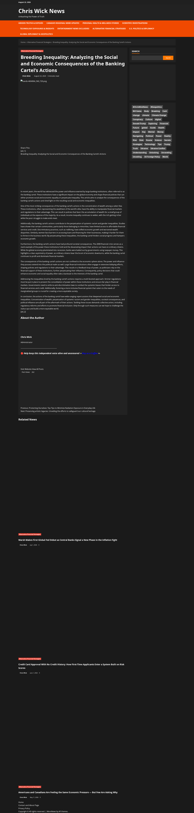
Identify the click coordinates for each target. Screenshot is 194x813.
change (136, 115)
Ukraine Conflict (158, 148)
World (165, 156)
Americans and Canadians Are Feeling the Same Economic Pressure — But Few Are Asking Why (68, 792)
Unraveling (166, 152)
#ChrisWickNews (140, 107)
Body (146, 111)
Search (136, 51)
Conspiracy (138, 119)
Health (161, 127)
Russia (149, 140)
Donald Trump (139, 123)
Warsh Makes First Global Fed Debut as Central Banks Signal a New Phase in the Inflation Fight (67, 540)
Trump (167, 144)
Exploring (153, 123)
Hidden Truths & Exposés (30, 23)
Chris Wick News (41, 11)
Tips (159, 144)
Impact (136, 132)
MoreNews (51, 811)
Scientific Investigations (135, 23)
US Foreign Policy (152, 156)
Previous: (58, 408)
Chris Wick (26, 76)
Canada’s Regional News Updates (62, 23)
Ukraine (144, 148)
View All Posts (38, 369)
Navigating (138, 136)
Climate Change (159, 115)
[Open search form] (175, 28)
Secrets (167, 140)
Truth (135, 148)
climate (145, 115)
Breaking (156, 111)
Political (149, 136)
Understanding (140, 152)
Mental (151, 132)
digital (158, 119)
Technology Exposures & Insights (37, 28)
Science (158, 140)
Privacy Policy (24, 808)
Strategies (137, 144)
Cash (165, 111)
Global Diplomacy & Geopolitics (36, 34)
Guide (152, 127)
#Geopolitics (156, 107)
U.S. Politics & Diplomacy (141, 28)
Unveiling (137, 156)
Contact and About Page (28, 805)
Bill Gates (137, 111)
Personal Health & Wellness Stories (101, 23)
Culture (149, 119)
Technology (150, 144)
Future (136, 127)
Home (21, 802)
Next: (58, 411)
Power (159, 136)
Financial (164, 123)
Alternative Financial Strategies (109, 28)
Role (141, 140)
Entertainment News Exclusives (73, 28)
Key (143, 132)
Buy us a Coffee (90, 353)
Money (160, 132)
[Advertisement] (73, 173)
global (144, 127)
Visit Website (26, 369)
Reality (167, 136)
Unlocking (154, 152)
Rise (135, 140)
